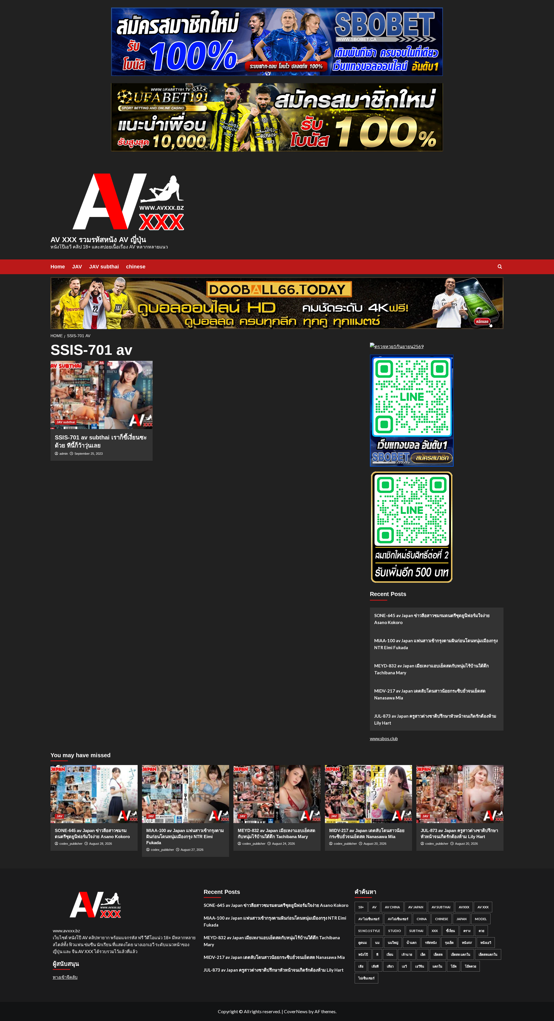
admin (63, 453)
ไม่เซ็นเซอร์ (366, 978)
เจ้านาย (407, 954)
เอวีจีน (419, 966)
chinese (135, 267)
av (374, 907)
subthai (416, 931)
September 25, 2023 (88, 453)
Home (57, 267)
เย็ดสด (438, 954)
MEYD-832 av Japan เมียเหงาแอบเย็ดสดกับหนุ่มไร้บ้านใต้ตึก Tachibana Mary (431, 669)
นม (377, 942)
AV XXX (483, 907)
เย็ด (422, 954)
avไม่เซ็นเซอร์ (398, 919)
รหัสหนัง (431, 942)
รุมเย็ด (449, 942)
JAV (77, 267)
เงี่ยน (390, 954)
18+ (361, 907)
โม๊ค (453, 966)
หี (377, 954)
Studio (394, 931)
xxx (435, 931)
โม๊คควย (470, 966)
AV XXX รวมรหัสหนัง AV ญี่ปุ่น (98, 239)
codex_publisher (71, 843)
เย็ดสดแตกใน (488, 954)
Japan (461, 919)
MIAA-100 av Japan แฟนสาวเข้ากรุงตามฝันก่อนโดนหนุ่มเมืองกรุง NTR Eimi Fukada (436, 644)
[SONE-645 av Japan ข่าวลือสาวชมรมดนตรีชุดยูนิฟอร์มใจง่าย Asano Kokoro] (94, 794)
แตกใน (437, 966)
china (422, 919)
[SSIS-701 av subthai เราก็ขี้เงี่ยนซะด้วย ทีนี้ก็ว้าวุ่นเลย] (101, 395)
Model (481, 919)
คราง (466, 931)
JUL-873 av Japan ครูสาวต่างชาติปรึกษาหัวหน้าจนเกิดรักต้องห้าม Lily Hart (435, 719)
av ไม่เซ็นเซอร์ (368, 919)
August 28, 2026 (100, 843)
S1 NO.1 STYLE (369, 931)
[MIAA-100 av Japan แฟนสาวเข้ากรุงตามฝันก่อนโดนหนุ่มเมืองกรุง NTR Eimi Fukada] (185, 794)
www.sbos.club (384, 738)
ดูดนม (362, 942)
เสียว (390, 966)
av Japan (415, 907)
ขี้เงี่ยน (450, 931)
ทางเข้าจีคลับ (65, 977)
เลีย (360, 966)
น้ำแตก (412, 942)
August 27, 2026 (192, 849)
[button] (500, 266)
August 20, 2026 (375, 843)
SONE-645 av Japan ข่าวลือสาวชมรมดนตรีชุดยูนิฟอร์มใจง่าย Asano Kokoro (432, 619)
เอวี (404, 966)
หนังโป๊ (363, 954)
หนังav (467, 942)
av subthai (441, 907)
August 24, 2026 (283, 843)
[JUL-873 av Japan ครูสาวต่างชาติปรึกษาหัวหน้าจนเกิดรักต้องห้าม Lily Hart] (460, 794)
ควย (481, 931)
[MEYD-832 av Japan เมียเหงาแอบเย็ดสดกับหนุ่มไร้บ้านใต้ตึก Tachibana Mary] (277, 794)
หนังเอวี (485, 942)
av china (392, 907)
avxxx (464, 907)
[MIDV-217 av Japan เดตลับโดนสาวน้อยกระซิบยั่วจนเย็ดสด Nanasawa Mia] (368, 794)
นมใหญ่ (393, 942)
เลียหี (375, 966)
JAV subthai (104, 267)
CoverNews (296, 1011)
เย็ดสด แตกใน (460, 954)
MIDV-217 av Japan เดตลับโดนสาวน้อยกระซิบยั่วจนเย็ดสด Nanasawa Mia (430, 694)
